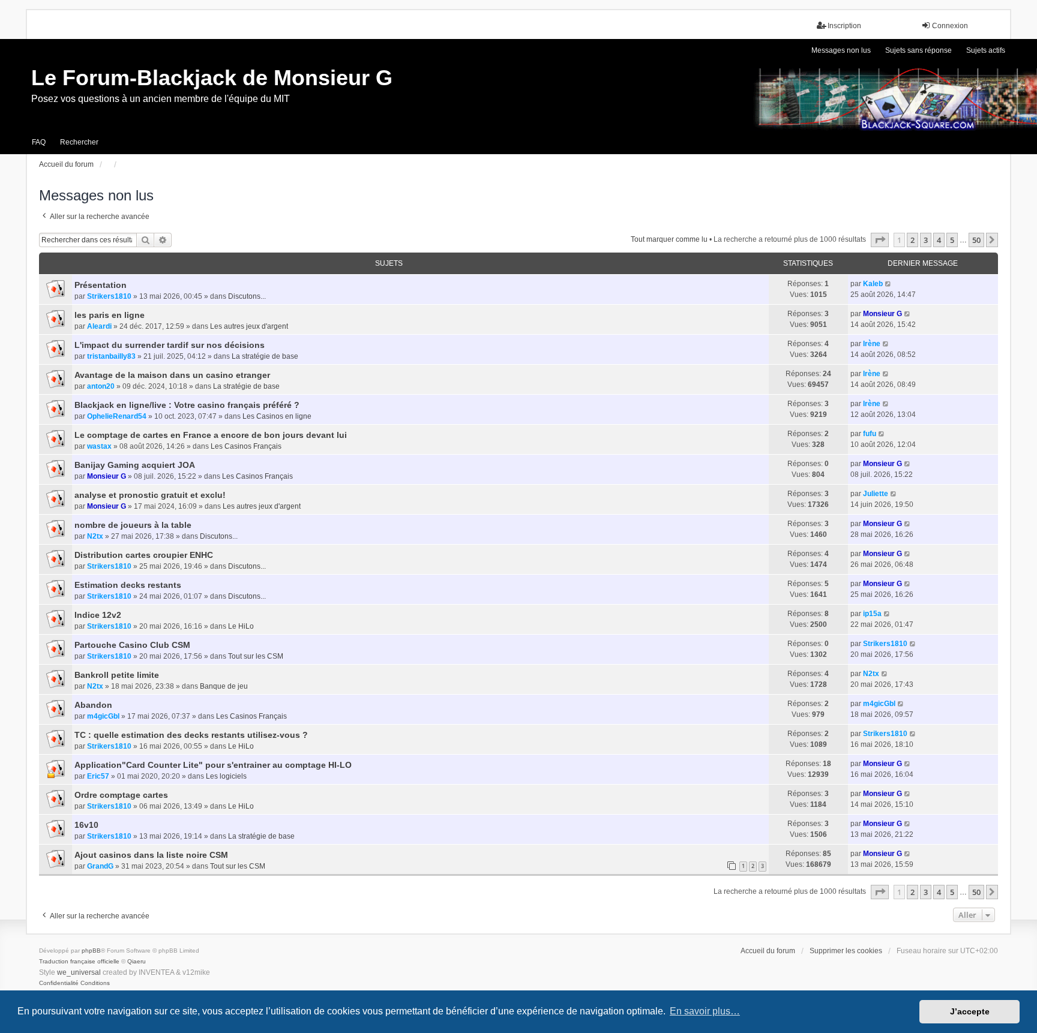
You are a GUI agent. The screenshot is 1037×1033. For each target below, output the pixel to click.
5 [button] (952, 240)
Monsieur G (882, 314)
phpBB (91, 950)
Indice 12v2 (97, 615)
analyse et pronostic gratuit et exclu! (150, 495)
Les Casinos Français (246, 446)
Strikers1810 (109, 296)
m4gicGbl (103, 716)
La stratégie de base (265, 356)
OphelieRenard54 (116, 416)
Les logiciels (226, 776)
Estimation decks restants (127, 585)
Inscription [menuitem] (844, 26)
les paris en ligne (109, 315)
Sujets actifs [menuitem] (985, 50)
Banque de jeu (224, 686)
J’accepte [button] (970, 1011)
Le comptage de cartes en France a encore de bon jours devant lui (210, 435)
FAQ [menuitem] (39, 142)
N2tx (95, 536)
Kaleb (873, 284)
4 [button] (939, 240)
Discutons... (247, 296)
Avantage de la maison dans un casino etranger (172, 375)
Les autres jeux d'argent (249, 326)
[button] (880, 240)
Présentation (100, 285)
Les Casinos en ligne (276, 416)
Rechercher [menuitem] (79, 142)
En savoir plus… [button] (705, 1011)
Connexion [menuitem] (950, 26)
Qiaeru (136, 961)
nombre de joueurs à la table (132, 525)
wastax (99, 446)
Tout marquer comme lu (669, 239)
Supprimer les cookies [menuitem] (846, 951)
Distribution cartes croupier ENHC (143, 555)
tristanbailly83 (111, 356)
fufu (869, 434)
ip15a (872, 613)
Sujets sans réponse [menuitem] (918, 50)
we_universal (79, 972)
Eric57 (98, 776)
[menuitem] (59, 983)
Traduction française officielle (79, 961)
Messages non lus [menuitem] (841, 50)
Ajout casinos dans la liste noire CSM (151, 855)
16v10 (86, 825)
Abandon (93, 705)
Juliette (875, 494)
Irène (871, 344)
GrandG (100, 866)
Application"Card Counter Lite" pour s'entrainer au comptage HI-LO (213, 765)
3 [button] (926, 240)
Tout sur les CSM (255, 656)
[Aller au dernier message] (888, 283)
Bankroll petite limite (116, 675)
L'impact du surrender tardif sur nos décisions (169, 345)
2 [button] (912, 240)
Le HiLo (241, 626)
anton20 (101, 386)
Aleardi (99, 326)
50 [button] (976, 240)
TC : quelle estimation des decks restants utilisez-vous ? (191, 735)
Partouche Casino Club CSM (132, 645)
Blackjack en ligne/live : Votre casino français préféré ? (186, 405)
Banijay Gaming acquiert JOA (134, 465)
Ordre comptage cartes (121, 795)
